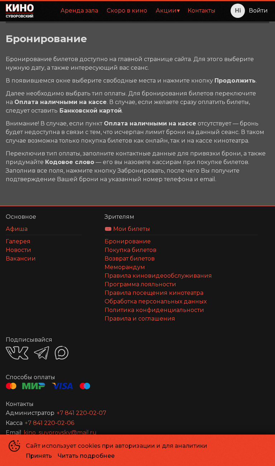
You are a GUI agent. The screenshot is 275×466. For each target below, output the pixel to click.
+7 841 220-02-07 (81, 413)
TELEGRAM (41, 353)
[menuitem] (79, 10)
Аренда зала (79, 10)
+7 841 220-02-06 (49, 423)
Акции (166, 10)
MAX (61, 353)
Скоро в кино (127, 10)
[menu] (129, 10)
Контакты (202, 10)
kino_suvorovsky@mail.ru (60, 432)
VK (17, 353)
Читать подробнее (86, 455)
